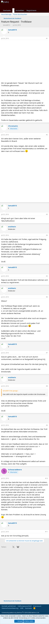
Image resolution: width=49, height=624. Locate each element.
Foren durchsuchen (20, 14)
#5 (47, 276)
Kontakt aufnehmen (9, 606)
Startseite (7, 10)
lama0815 (6, 25)
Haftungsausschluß (25, 606)
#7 (47, 353)
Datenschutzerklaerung (10, 608)
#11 (46, 532)
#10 (46, 478)
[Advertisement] (24, 61)
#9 (47, 425)
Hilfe (21, 608)
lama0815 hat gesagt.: (10, 391)
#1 (47, 38)
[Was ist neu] (40, 10)
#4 (47, 235)
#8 (47, 386)
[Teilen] (43, 38)
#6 (47, 297)
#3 (47, 214)
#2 (47, 135)
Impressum (37, 606)
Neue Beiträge (6, 14)
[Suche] (45, 10)
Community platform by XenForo (20, 612)
